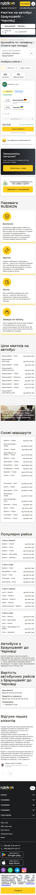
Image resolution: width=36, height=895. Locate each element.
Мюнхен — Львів (10, 504)
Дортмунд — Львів (11, 461)
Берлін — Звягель (9, 557)
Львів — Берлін (8, 595)
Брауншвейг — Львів (10, 365)
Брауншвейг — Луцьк (10, 387)
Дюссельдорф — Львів (10, 445)
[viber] (3, 870)
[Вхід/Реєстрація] (33, 3)
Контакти (5, 830)
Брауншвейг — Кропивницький (8, 392)
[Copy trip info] (32, 118)
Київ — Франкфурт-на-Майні (11, 628)
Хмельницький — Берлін (11, 606)
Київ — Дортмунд (9, 620)
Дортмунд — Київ (11, 490)
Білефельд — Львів (11, 468)
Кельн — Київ (9, 475)
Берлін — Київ (9, 458)
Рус (32, 788)
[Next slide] (10, 773)
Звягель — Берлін (9, 599)
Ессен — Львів (9, 487)
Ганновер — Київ (10, 483)
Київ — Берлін (7, 592)
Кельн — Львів (9, 449)
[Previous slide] (3, 773)
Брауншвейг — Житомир (8, 360)
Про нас (4, 823)
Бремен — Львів (10, 472)
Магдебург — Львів (9, 494)
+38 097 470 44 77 (8, 8)
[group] (18, 746)
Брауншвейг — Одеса (10, 384)
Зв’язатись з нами (18, 168)
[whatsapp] (10, 870)
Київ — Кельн (7, 623)
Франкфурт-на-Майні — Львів (10, 454)
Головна (4, 40)
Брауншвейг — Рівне (10, 373)
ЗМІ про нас (6, 826)
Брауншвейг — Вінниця (11, 377)
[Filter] (3, 68)
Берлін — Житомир (9, 554)
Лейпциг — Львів (10, 518)
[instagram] (24, 870)
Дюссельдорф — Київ (10, 500)
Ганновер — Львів (11, 515)
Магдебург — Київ (11, 465)
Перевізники (6, 834)
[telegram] (17, 870)
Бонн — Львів (9, 508)
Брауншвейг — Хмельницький (8, 369)
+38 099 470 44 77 (27, 8)
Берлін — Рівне (10, 511)
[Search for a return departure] (31, 53)
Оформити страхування (18, 189)
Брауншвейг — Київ (10, 356)
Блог (3, 837)
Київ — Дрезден (8, 632)
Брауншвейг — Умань (10, 380)
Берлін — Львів (10, 440)
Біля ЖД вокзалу (18, 109)
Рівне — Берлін (8, 602)
